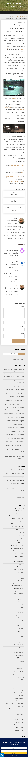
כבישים (22, 642)
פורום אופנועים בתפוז (18, 518)
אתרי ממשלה (20, 513)
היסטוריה (22, 532)
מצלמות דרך (20, 700)
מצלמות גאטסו (19, 553)
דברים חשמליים (19, 588)
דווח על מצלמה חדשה (15, 477)
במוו (22, 609)
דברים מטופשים (19, 649)
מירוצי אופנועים (20, 677)
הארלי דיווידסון (19, 615)
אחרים (21, 601)
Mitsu (17, 285)
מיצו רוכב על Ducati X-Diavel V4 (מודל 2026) (14, 404)
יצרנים (22, 599)
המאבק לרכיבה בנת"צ (18, 671)
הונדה (21, 617)
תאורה (21, 706)
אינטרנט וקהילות (20, 508)
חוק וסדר (21, 16)
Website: (23, 333)
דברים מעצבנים (19, 652)
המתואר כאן (13, 98)
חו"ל (23, 538)
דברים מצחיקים (19, 655)
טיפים (22, 578)
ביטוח (22, 521)
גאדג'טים (21, 690)
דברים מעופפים (19, 591)
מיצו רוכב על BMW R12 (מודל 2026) (16, 427)
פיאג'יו (21, 631)
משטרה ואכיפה (19, 558)
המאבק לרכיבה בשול (18, 674)
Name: (23, 320)
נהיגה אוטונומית (19, 593)
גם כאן (20, 109)
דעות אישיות (21, 529)
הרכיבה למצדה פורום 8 (18, 569)
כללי (23, 661)
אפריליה (21, 607)
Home (25, 16)
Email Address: (21, 326)
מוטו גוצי (21, 625)
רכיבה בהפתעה (19, 574)
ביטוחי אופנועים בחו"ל (18, 526)
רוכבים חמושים (19, 719)
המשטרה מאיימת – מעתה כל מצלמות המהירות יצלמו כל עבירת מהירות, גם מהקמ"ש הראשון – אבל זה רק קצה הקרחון (14, 369)
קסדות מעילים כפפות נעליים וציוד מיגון (14, 703)
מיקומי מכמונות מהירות (18, 548)
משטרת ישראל (19, 561)
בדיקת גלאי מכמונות (18, 583)
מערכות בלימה (19, 698)
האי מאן (21, 679)
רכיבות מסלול (20, 730)
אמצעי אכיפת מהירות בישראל (16, 165)
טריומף (21, 620)
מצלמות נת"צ (20, 556)
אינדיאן (21, 604)
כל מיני (22, 647)
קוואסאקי (21, 633)
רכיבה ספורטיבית (19, 724)
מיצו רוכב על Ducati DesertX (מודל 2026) (15, 417)
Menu (26, 12)
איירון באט (20, 566)
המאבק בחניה (20, 668)
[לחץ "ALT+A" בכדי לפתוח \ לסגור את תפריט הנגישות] (2, 755)
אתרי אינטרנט (20, 510)
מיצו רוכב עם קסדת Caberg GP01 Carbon (15, 434)
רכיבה (22, 712)
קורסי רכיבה (20, 716)
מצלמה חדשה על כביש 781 (17, 181)
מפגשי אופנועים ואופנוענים (17, 515)
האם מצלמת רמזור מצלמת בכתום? (11, 480)
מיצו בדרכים (14, 3)
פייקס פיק (20, 684)
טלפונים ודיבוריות (19, 692)
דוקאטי (21, 612)
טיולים (22, 564)
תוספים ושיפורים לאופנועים (17, 708)
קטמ (22, 636)
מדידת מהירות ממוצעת (18, 545)
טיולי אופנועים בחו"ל (18, 572)
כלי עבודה (20, 695)
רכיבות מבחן (20, 727)
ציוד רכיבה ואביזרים (19, 688)
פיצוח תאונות (20, 714)
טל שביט (22, 597)
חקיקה (21, 542)
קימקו (21, 639)
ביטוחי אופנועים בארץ (18, 523)
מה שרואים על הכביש (18, 644)
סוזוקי (21, 628)
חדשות (22, 535)
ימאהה (21, 623)
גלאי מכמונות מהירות (18, 585)
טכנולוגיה (22, 581)
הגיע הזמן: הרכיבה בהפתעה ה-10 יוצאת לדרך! (14, 454)
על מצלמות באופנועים (19, 424)
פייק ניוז (21, 657)
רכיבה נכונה (20, 722)
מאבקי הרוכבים (20, 664)
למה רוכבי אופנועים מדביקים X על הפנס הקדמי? (13, 393)
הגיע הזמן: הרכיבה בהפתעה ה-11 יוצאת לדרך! (14, 373)
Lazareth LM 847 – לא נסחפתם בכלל (16, 461)
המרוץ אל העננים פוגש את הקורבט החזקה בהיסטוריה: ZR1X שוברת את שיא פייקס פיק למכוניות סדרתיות (14, 409)
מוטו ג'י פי (20, 682)
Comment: (22, 306)
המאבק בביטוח (19, 666)
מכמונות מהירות (14, 16)
